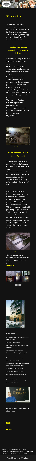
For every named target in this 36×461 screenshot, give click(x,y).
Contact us (10, 265)
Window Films (29, 451)
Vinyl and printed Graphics (16, 451)
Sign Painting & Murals (14, 449)
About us (4, 449)
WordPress (25, 458)
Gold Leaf (24, 449)
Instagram (9, 429)
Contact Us (25, 453)
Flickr (8, 422)
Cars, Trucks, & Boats (15, 453)
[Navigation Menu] (33, 4)
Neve (9, 458)
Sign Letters (4, 453)
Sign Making (5, 451)
